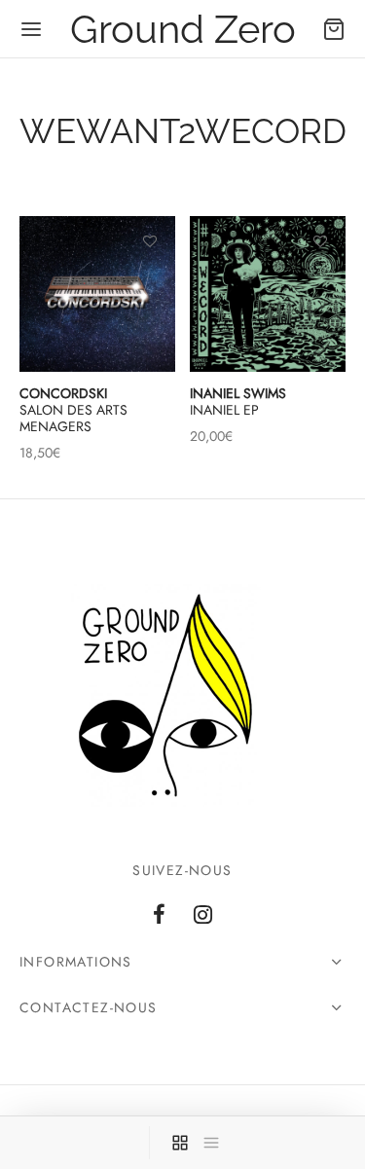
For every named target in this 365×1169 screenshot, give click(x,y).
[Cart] (334, 29)
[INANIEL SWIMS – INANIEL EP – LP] (268, 294)
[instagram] (204, 916)
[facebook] (159, 916)
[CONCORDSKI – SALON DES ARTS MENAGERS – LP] (97, 294)
